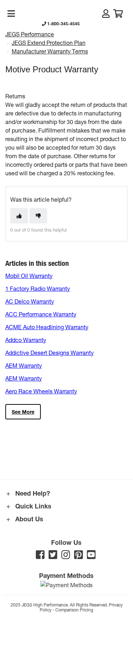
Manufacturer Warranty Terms (50, 51)
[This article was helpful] (19, 215)
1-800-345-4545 (63, 23)
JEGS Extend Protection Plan (48, 42)
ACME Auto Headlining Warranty (46, 327)
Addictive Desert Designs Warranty (49, 352)
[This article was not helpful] (38, 215)
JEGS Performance (29, 34)
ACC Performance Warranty (40, 314)
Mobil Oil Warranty (28, 275)
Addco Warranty (25, 339)
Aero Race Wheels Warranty (41, 391)
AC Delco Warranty (29, 301)
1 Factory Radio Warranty (37, 288)
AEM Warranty (23, 365)
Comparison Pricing (74, 609)
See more (23, 412)
